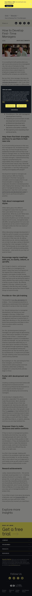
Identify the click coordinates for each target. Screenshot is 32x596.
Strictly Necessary (10, 105)
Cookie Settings (14, 109)
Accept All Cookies (22, 105)
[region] (16, 99)
